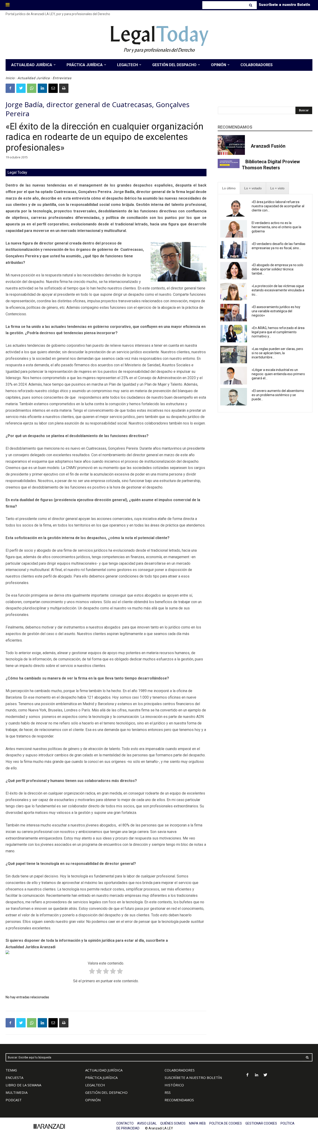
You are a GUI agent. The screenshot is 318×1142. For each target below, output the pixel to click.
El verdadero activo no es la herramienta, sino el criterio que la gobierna (276, 227)
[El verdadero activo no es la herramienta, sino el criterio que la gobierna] (233, 229)
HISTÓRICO (174, 1085)
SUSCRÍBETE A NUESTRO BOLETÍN (193, 1077)
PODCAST (14, 1100)
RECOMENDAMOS (179, 1100)
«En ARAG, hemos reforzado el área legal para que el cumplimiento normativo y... (278, 332)
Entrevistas (62, 78)
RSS (168, 1092)
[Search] (251, 5)
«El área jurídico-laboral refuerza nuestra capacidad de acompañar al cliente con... (278, 206)
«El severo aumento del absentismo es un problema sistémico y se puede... (278, 395)
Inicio (10, 78)
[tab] (229, 188)
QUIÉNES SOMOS (173, 1123)
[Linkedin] (42, 88)
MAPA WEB (197, 1123)
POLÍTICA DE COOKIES (225, 1123)
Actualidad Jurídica (33, 78)
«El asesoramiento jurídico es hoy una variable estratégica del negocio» (276, 311)
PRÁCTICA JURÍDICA (101, 1077)
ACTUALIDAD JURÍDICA (103, 1070)
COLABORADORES (180, 1070)
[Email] (53, 88)
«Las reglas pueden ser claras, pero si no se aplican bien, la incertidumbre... (277, 353)
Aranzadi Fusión (268, 146)
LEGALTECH (95, 1085)
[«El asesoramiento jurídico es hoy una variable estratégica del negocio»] (233, 312)
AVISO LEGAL (147, 1123)
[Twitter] (21, 88)
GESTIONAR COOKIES (261, 1123)
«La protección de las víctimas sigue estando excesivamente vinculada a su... (278, 290)
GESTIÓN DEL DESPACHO (106, 1092)
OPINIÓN (93, 1100)
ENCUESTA (14, 1077)
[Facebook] (10, 88)
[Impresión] (63, 88)
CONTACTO (125, 1123)
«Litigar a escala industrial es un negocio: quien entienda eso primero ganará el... (278, 374)
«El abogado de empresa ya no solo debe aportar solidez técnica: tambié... (277, 269)
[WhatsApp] (31, 88)
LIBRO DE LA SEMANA (23, 1085)
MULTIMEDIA (16, 1092)
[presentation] (229, 188)
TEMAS (11, 1070)
